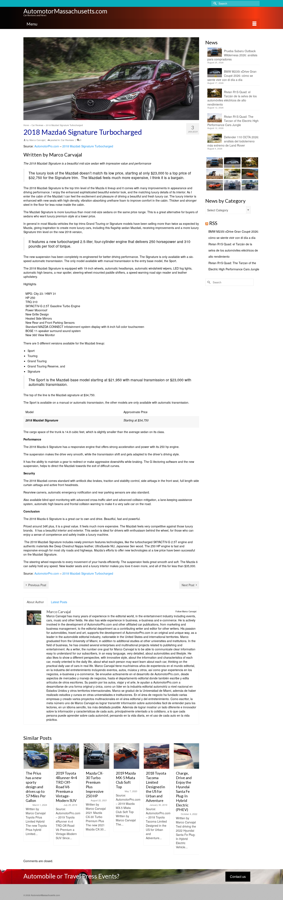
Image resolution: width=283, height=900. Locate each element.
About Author (35, 602)
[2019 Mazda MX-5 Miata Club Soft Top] (100, 756)
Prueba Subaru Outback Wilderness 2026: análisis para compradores (232, 55)
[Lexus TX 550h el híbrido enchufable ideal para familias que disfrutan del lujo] (232, 185)
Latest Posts (59, 602)
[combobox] (228, 210)
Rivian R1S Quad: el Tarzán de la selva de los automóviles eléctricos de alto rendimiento (232, 98)
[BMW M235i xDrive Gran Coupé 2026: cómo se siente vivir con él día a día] (232, 162)
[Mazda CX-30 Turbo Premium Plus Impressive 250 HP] (70, 756)
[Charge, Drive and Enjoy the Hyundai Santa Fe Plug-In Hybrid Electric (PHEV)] (160, 756)
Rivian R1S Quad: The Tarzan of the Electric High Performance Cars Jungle (233, 120)
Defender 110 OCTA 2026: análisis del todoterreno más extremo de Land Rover (233, 141)
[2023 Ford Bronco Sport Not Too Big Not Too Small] (190, 756)
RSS (213, 223)
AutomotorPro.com (46, 146)
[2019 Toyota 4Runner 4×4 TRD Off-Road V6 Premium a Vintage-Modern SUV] (40, 756)
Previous (27, 799)
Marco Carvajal (37, 140)
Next (195, 799)
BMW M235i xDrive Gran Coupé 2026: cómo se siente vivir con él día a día (231, 75)
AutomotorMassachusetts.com (65, 11)
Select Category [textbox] (217, 210)
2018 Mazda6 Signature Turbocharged (87, 146)
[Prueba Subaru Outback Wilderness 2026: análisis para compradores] (214, 162)
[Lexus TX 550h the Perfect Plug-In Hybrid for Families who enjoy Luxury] (249, 185)
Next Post (188, 585)
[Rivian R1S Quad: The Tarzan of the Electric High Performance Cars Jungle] (214, 174)
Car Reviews (67, 140)
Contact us (238, 876)
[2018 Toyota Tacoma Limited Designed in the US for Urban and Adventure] (130, 756)
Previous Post (37, 585)
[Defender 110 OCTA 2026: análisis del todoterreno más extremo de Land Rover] (232, 174)
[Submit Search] (214, 3)
